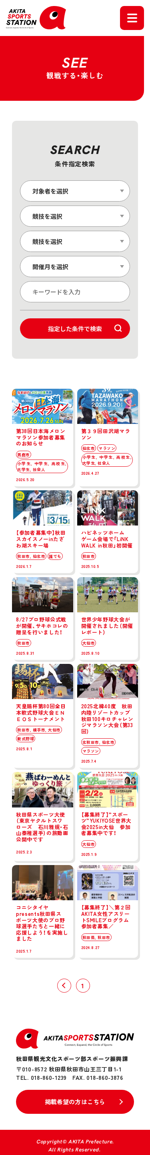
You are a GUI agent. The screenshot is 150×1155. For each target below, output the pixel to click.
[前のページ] (64, 986)
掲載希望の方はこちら (75, 1101)
